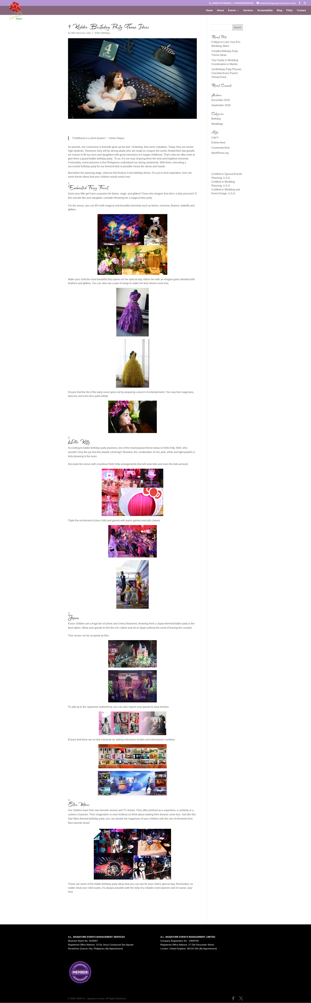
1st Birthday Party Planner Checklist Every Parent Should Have (226, 73)
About (220, 10)
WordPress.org (220, 153)
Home (209, 10)
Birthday (106, 33)
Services (248, 10)
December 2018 (220, 100)
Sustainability (265, 10)
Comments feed (220, 147)
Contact (301, 10)
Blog (279, 10)
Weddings (217, 124)
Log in (215, 137)
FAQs (289, 10)
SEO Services (78, 33)
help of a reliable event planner (152, 887)
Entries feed (218, 142)
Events (232, 10)
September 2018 (220, 105)
